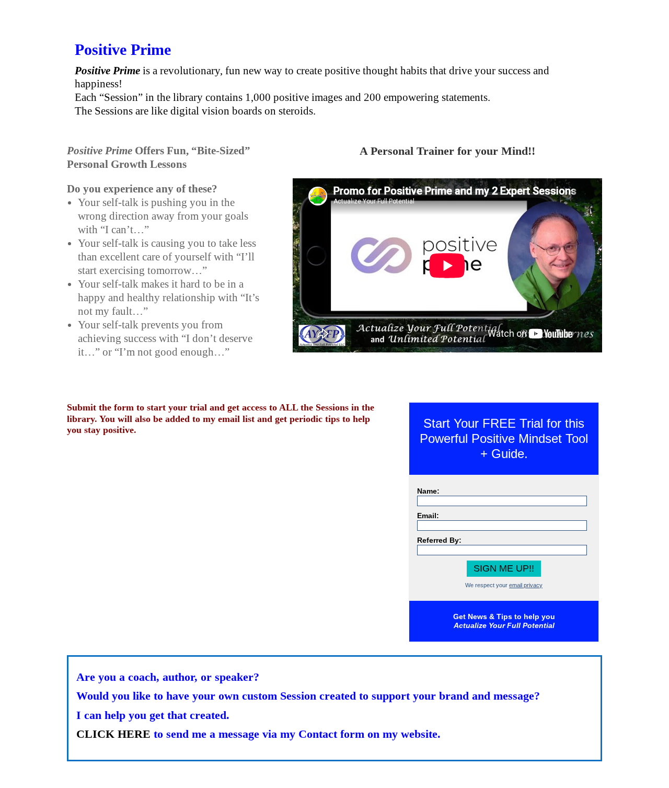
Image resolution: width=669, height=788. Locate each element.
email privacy (526, 585)
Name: (428, 491)
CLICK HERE (113, 733)
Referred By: (439, 540)
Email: (428, 515)
